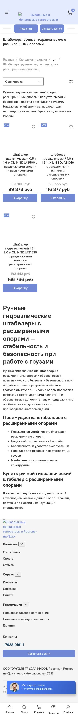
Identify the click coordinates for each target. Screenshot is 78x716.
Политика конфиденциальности (26, 619)
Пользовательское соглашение (26, 613)
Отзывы (8, 565)
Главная (8, 59)
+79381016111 (13, 644)
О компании (11, 552)
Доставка (9, 589)
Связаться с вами (39, 653)
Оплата (8, 558)
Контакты (10, 582)
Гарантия (9, 625)
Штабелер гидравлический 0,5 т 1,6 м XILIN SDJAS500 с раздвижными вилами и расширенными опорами (20, 164)
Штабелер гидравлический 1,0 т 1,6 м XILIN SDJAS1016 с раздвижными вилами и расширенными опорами (58, 166)
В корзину (20, 198)
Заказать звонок (52, 28)
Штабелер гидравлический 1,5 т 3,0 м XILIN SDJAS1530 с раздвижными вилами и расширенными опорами (20, 256)
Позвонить (26, 28)
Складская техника (33, 59)
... (54, 59)
